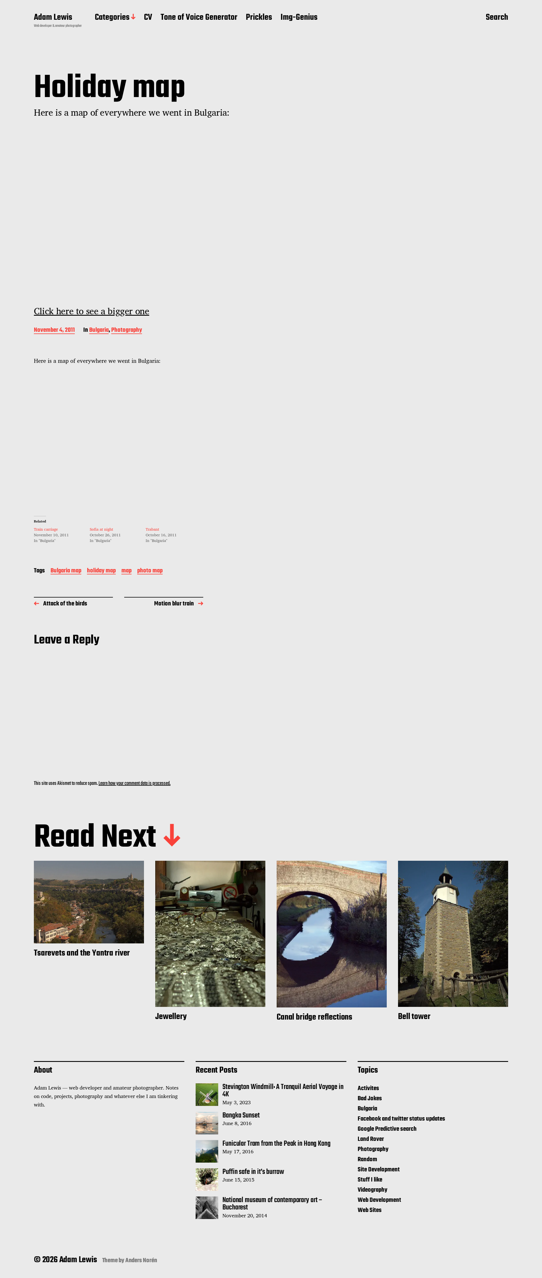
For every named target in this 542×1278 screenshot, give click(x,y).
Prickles (259, 18)
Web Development (379, 1200)
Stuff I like (370, 1180)
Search (497, 17)
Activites (368, 1088)
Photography (126, 330)
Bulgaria (99, 330)
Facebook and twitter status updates (401, 1119)
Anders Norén (141, 1260)
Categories (112, 18)
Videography (372, 1190)
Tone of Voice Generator (199, 18)
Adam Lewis (53, 18)
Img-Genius (299, 18)
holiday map (101, 571)
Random (367, 1159)
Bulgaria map (66, 571)
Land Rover (371, 1139)
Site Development (379, 1169)
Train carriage (46, 529)
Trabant (152, 529)
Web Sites (370, 1210)
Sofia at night (101, 529)
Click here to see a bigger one (91, 311)
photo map (150, 571)
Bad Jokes (370, 1098)
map (126, 571)
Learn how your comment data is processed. (135, 783)
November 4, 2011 (54, 330)
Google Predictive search (387, 1129)
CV (148, 18)
